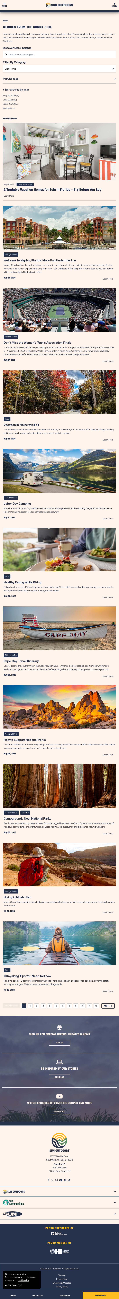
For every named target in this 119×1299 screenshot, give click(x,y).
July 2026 (8, 99)
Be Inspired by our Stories (59, 1068)
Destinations (11, 497)
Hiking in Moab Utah (17, 897)
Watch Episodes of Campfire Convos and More (59, 1103)
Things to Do (11, 254)
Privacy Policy (62, 1286)
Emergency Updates (62, 1283)
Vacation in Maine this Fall (21, 424)
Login (114, 6)
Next (106, 1006)
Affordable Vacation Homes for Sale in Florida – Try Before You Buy (52, 189)
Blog (5, 21)
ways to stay (37, 1295)
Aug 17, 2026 (9, 360)
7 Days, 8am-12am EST (60, 1171)
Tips (7, 419)
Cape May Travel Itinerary (21, 661)
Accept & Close (13, 1285)
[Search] (6, 55)
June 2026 (8, 104)
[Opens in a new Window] (60, 1234)
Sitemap (61, 1275)
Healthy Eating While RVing (23, 582)
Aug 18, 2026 (10, 278)
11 (89, 1006)
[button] (59, 1043)
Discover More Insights (17, 47)
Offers (13, 1295)
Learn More (9, 196)
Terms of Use (61, 1279)
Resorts (25, 812)
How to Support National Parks (25, 739)
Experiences (65, 1295)
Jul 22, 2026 (9, 990)
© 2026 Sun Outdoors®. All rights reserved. (59, 1268)
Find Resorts (100, 1295)
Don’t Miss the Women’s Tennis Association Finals (37, 342)
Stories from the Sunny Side (27, 27)
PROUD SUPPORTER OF (59, 1228)
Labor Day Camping (17, 503)
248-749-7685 (60, 1167)
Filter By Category (14, 62)
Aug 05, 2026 (10, 754)
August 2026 (9, 95)
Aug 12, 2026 (10, 439)
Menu (4, 6)
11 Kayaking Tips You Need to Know (27, 976)
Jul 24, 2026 (9, 911)
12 (96, 1006)
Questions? (59, 1164)
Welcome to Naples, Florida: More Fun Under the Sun (40, 260)
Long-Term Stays (25, 184)
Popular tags (10, 78)
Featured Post (10, 119)
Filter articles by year (16, 89)
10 (82, 1006)
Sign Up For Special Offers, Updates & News (59, 1034)
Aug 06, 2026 (10, 596)
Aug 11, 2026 (9, 517)
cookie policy (23, 1280)
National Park (11, 734)
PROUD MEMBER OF (59, 1243)
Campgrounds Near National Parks (27, 818)
